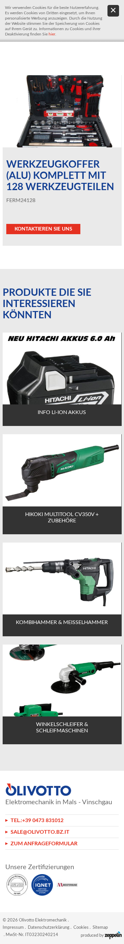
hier (52, 34)
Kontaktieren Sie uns (43, 229)
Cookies (81, 927)
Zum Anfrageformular (44, 843)
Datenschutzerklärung (48, 927)
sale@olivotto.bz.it (40, 832)
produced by (93, 935)
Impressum (13, 927)
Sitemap (100, 927)
